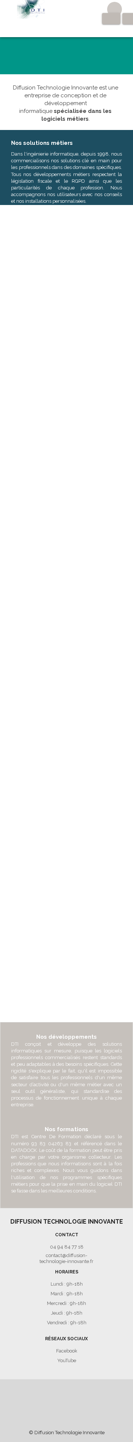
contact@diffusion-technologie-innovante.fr (66, 1258)
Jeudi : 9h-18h (66, 1313)
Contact (16, 1392)
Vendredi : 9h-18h (66, 1323)
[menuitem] (16, 1392)
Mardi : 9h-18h (67, 1294)
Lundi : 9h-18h (67, 1284)
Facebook (66, 1351)
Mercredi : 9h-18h (66, 1303)
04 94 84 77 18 (66, 1247)
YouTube (66, 1361)
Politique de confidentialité (91, 1392)
